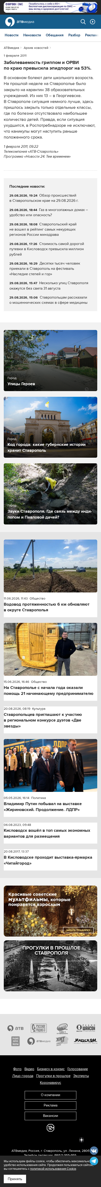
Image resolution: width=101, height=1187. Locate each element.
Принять (15, 1179)
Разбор (74, 35)
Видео (29, 1069)
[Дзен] (81, 1139)
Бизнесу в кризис (51, 1069)
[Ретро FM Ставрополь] (62, 1028)
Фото (17, 1069)
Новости (12, 35)
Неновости (32, 35)
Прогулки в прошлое (53, 1076)
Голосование (77, 1069)
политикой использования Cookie (53, 1169)
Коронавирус (50, 1083)
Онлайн (92, 21)
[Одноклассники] (40, 1139)
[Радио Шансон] (85, 1028)
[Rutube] (71, 1139)
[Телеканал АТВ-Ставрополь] (15, 1028)
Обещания (55, 35)
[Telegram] (30, 1139)
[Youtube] (61, 1139)
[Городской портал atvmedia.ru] (39, 1041)
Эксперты (81, 1076)
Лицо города (22, 1076)
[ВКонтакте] (19, 1139)
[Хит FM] (62, 1041)
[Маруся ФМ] (85, 1041)
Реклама (92, 35)
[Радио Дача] (15, 1041)
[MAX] (50, 1139)
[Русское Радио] (39, 1028)
